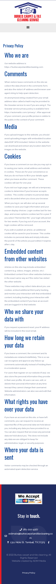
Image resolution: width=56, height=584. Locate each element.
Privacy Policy (28, 573)
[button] (28, 27)
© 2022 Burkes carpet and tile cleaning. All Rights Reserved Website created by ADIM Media (28, 557)
